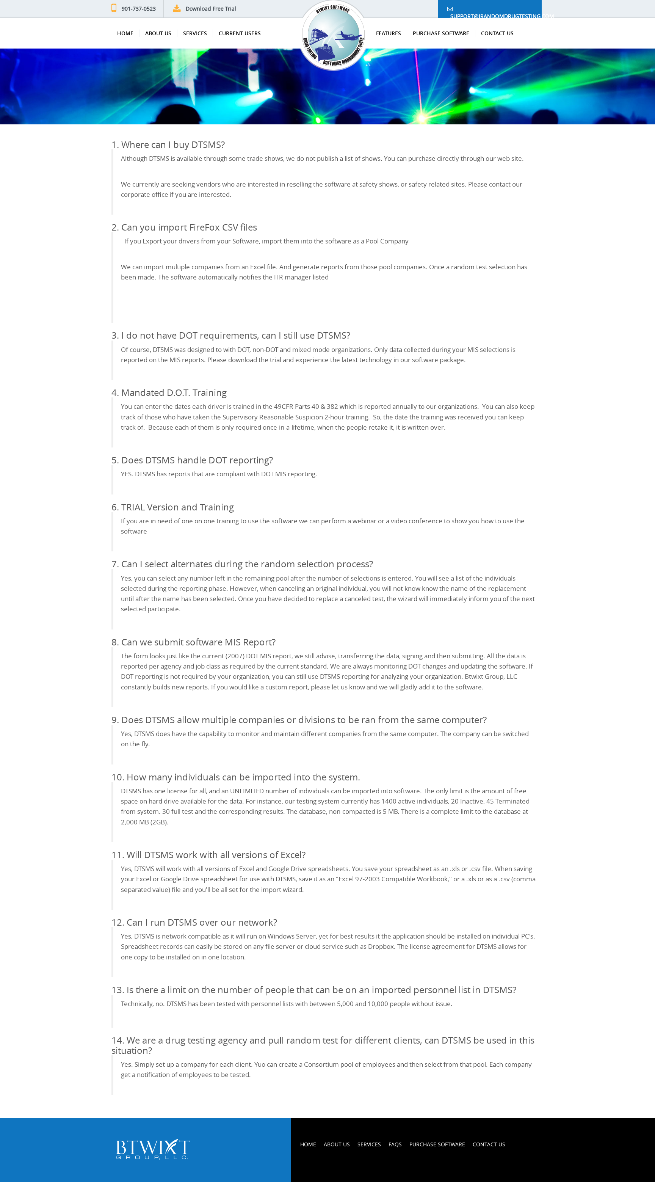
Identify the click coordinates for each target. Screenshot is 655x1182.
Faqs (395, 1144)
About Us (158, 33)
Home (125, 33)
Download (211, 8)
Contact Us (497, 33)
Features (388, 33)
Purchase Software (441, 33)
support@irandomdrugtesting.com (494, 15)
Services (195, 33)
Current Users (240, 33)
